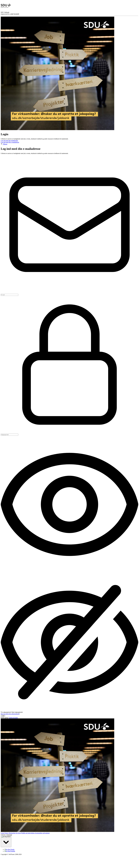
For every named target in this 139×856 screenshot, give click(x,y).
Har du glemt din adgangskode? (10, 714)
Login (3, 715)
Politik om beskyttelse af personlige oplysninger (35, 833)
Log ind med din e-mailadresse (10, 142)
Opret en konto (13, 717)
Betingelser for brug (15, 833)
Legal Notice (5, 833)
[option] (71, 849)
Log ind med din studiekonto (9, 140)
